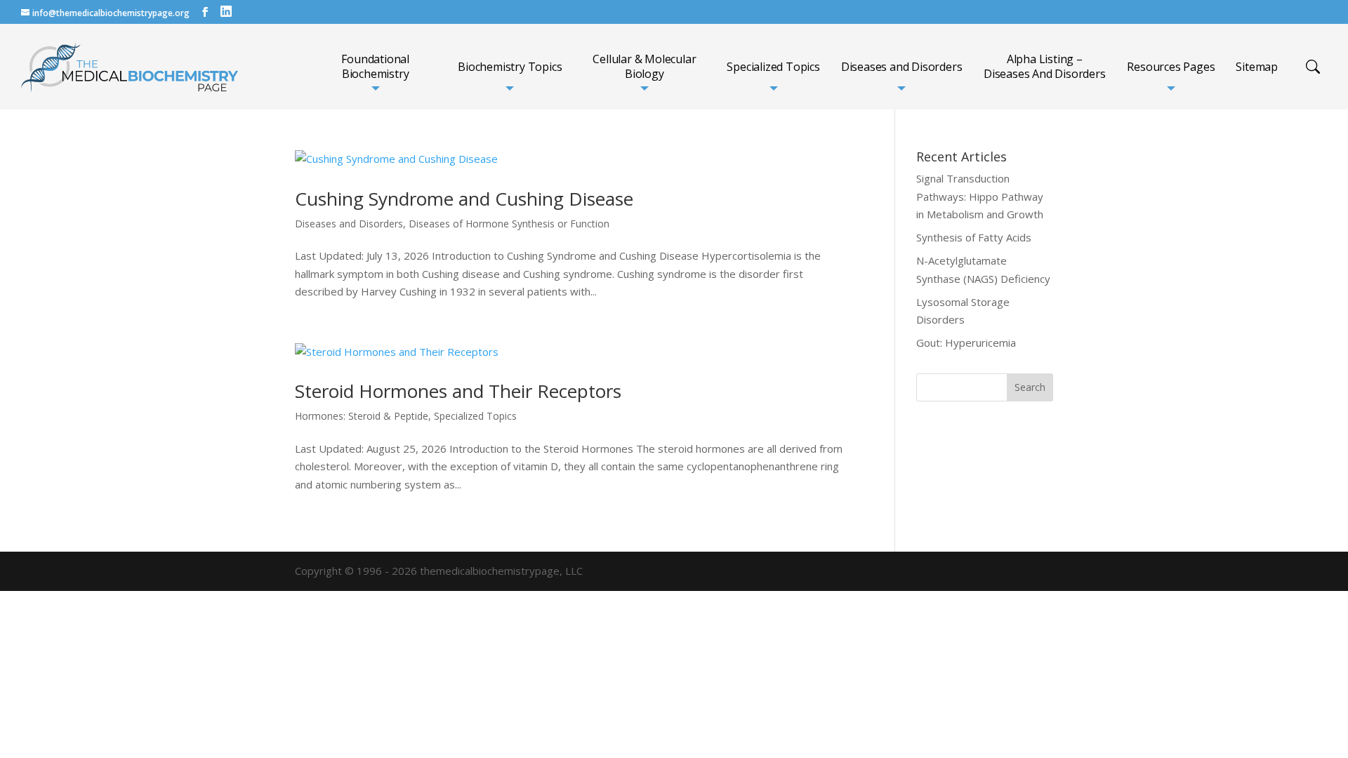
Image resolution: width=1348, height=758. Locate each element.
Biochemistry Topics (510, 67)
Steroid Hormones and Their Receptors (458, 391)
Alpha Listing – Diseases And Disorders (1045, 66)
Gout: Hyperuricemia (966, 342)
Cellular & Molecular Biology (644, 66)
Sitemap (1257, 67)
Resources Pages (1171, 67)
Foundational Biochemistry (375, 66)
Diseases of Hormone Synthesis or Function (509, 223)
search (1313, 67)
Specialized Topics (773, 67)
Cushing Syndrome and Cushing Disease (464, 198)
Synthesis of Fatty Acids (973, 237)
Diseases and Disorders (902, 67)
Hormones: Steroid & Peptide (361, 416)
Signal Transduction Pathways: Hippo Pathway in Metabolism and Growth (979, 196)
